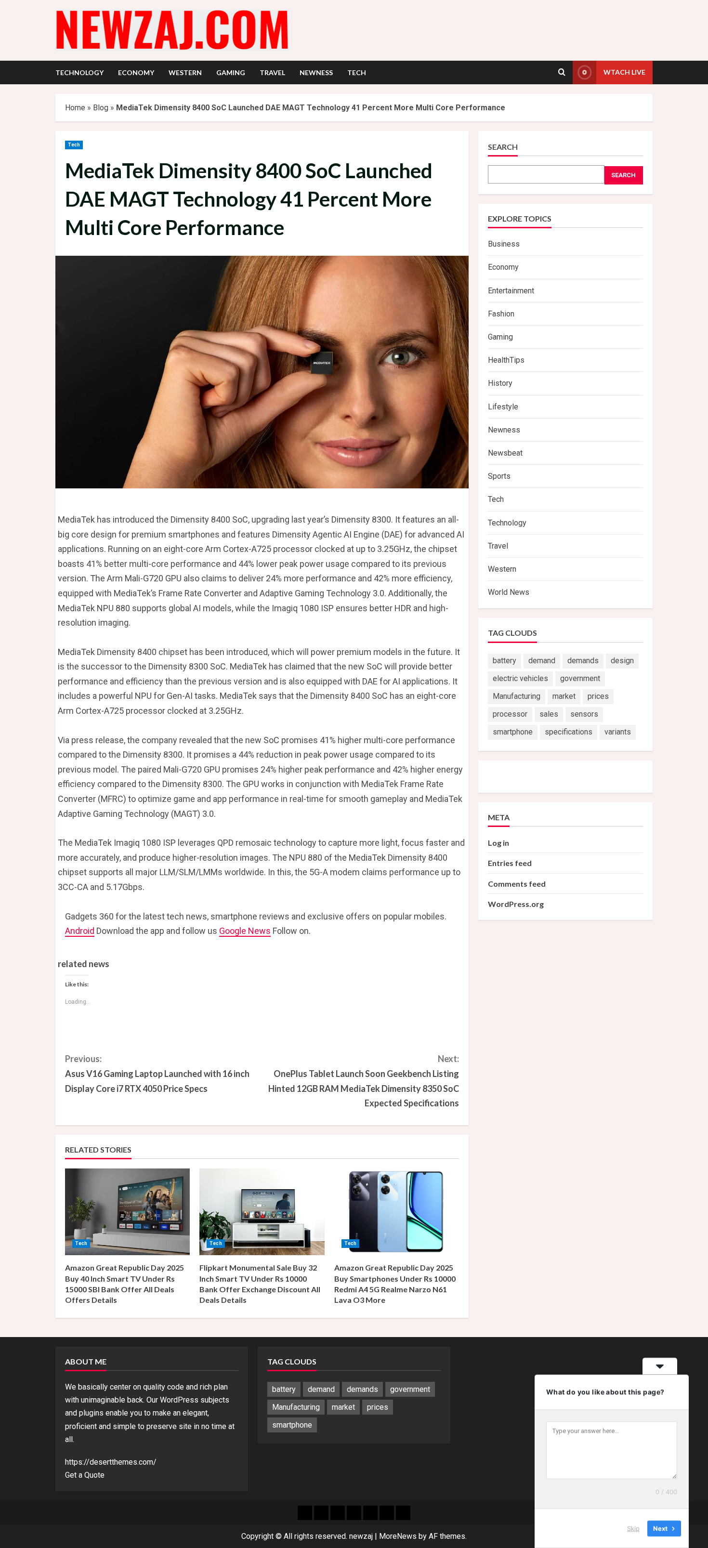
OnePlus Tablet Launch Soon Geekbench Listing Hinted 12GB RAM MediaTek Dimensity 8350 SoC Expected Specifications (363, 1080)
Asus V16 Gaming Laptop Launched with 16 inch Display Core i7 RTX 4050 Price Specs (157, 1073)
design (622, 660)
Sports (499, 476)
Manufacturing (516, 696)
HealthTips (506, 360)
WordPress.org (516, 903)
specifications (568, 731)
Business (504, 244)
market (564, 696)
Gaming (230, 72)
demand (541, 660)
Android (79, 931)
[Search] (561, 72)
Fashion (501, 313)
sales (548, 714)
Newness (316, 72)
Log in (498, 842)
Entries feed (510, 862)
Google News (245, 931)
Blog (100, 107)
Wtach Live (624, 72)
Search (503, 146)
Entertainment (511, 290)
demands (583, 660)
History (500, 383)
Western (185, 72)
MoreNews (398, 1536)
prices (598, 696)
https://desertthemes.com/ (111, 1462)
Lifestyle (503, 406)
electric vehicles (520, 678)
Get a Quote (85, 1475)
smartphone (513, 731)
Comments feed (517, 883)
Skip (633, 1528)
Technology (79, 72)
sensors (584, 714)
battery (504, 660)
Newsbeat (505, 453)
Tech (356, 72)
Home (75, 107)
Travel (272, 72)
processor (510, 714)
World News (508, 592)
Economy (136, 72)
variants (617, 731)
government (580, 678)
